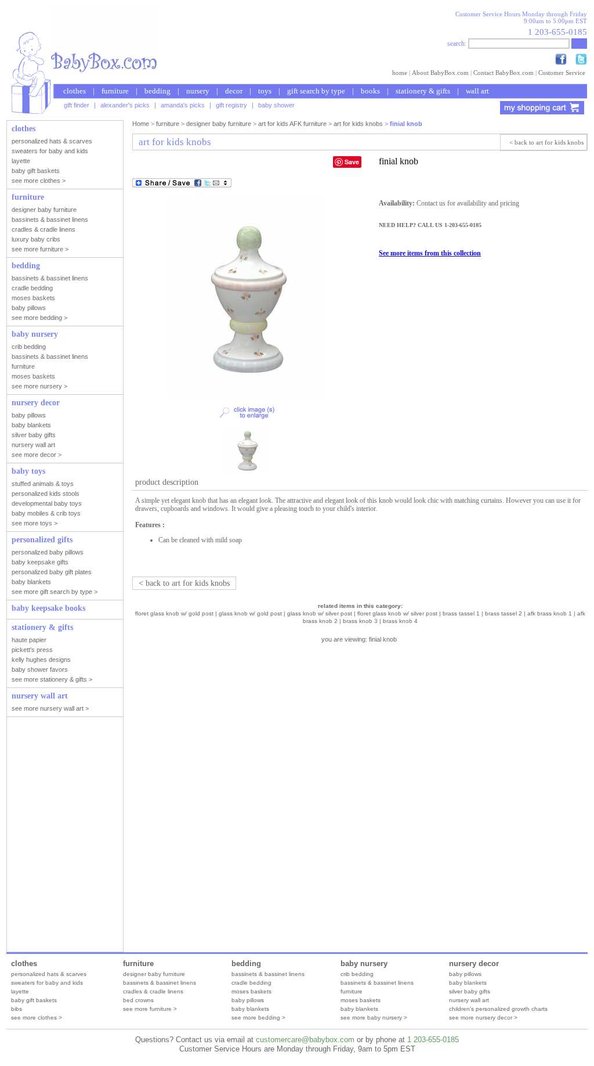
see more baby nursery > (374, 1017)
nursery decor (474, 963)
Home (140, 123)
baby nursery (364, 963)
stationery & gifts (423, 91)
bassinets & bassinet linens (159, 982)
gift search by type (316, 91)
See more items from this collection (430, 253)
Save (352, 161)
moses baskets (251, 991)
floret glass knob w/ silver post (397, 613)
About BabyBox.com (440, 72)
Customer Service (561, 72)
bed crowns (138, 1000)
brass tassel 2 (503, 613)
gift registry (231, 105)
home (399, 72)
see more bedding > (258, 1017)
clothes (74, 91)
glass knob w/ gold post (250, 613)
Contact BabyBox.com (503, 72)
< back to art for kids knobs (546, 142)
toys (264, 91)
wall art (477, 91)
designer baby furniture (218, 123)
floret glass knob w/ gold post (174, 613)
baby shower (276, 105)
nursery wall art (469, 1000)
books (370, 91)
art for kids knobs (358, 123)
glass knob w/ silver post (319, 613)
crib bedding (357, 974)
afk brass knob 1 (549, 613)
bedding (157, 91)
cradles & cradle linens (153, 991)
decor (233, 91)
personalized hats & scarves (48, 974)
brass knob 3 (360, 621)
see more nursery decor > (483, 1017)
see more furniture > (150, 1009)
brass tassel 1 (461, 613)
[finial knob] (247, 396)
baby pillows (247, 1000)
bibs (16, 1009)
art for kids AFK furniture (292, 123)
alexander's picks (125, 105)
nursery (197, 91)
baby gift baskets (34, 1000)
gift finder (76, 105)
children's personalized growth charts (498, 1009)
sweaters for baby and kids (47, 982)
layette (20, 991)
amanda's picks (183, 105)
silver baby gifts (469, 991)
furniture (115, 91)
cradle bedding (251, 982)
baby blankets (250, 1009)
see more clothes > (36, 1017)
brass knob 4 (400, 621)
